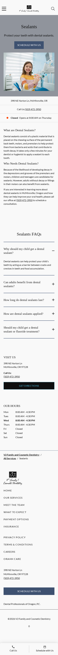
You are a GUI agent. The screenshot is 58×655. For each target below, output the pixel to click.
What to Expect (15, 512)
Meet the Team (14, 504)
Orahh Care (12, 558)
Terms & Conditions (18, 544)
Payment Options (16, 519)
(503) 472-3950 (33, 109)
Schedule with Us (29, 45)
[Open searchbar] (53, 8)
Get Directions (29, 385)
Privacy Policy (15, 537)
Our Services (13, 497)
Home (8, 490)
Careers (9, 551)
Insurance (11, 526)
